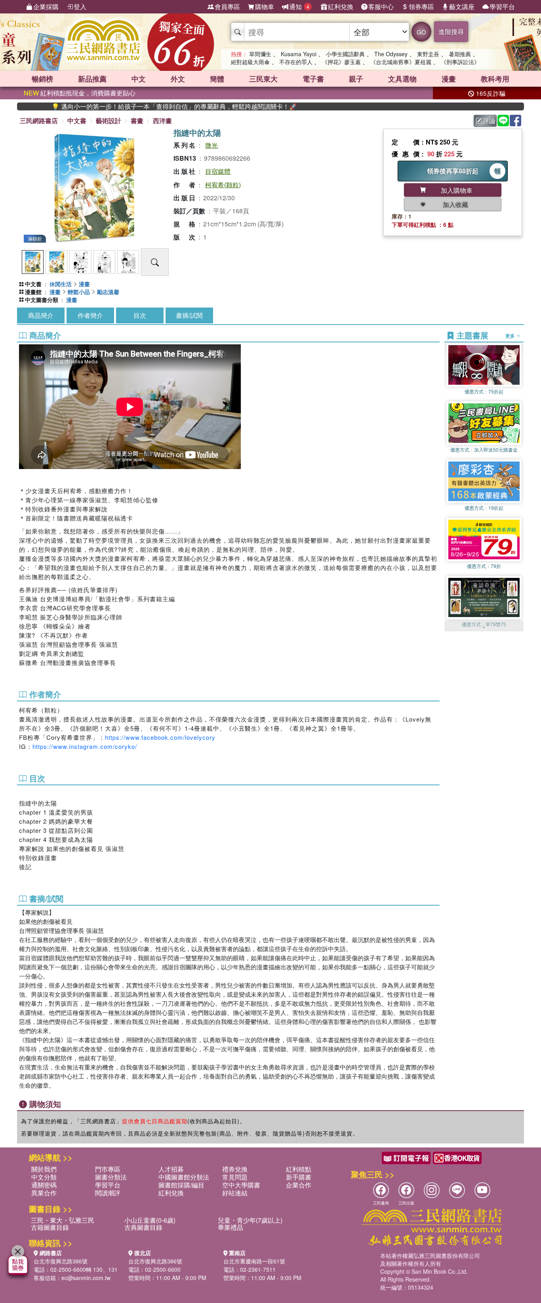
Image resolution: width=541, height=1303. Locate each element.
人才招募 (171, 1169)
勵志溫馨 (108, 292)
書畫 (137, 120)
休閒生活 (61, 284)
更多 (510, 335)
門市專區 (107, 1169)
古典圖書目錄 (143, 1227)
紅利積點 (298, 1169)
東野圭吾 (428, 54)
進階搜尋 (451, 31)
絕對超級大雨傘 (250, 62)
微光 (211, 145)
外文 (178, 79)
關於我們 (44, 1169)
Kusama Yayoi (298, 54)
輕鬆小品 (79, 292)
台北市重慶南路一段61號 (254, 1261)
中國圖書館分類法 (183, 1176)
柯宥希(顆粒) (223, 184)
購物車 (264, 6)
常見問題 (235, 1176)
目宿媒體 (217, 171)
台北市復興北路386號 (61, 1261)
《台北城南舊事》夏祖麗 (400, 62)
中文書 (76, 120)
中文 (138, 79)
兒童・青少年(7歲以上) (250, 1220)
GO (421, 32)
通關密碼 (44, 1184)
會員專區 (227, 6)
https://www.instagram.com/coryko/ (84, 746)
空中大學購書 (241, 1184)
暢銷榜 (42, 79)
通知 (299, 6)
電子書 (313, 79)
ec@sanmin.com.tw (85, 1278)
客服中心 (381, 6)
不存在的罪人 (295, 62)
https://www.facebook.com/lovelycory (160, 737)
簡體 (217, 79)
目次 (139, 315)
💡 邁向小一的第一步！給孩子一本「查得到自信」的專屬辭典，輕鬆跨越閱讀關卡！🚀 (136, 106)
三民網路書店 (39, 120)
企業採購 (46, 6)
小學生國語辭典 (345, 54)
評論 (489, 120)
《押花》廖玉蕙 (341, 62)
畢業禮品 (230, 1227)
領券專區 (421, 6)
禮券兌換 (235, 1169)
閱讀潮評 (107, 1192)
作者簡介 (90, 315)
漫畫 (449, 79)
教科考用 (495, 79)
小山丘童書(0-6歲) (149, 1220)
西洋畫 (162, 120)
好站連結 (235, 1192)
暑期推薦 (460, 54)
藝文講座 (461, 6)
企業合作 (298, 1184)
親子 (356, 79)
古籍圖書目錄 (50, 1227)
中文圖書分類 (41, 300)
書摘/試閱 (189, 315)
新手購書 (298, 1176)
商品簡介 (40, 315)
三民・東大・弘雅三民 (62, 1220)
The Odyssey (391, 54)
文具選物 (402, 79)
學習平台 (502, 6)
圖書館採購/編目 (181, 1184)
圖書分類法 (111, 1176)
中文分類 (44, 1176)
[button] (484, 627)
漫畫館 (33, 292)
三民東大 (263, 79)
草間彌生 (260, 54)
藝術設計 (108, 120)
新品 (92, 79)
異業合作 (44, 1192)
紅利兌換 (340, 6)
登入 (80, 6)
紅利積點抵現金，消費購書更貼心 (79, 92)
